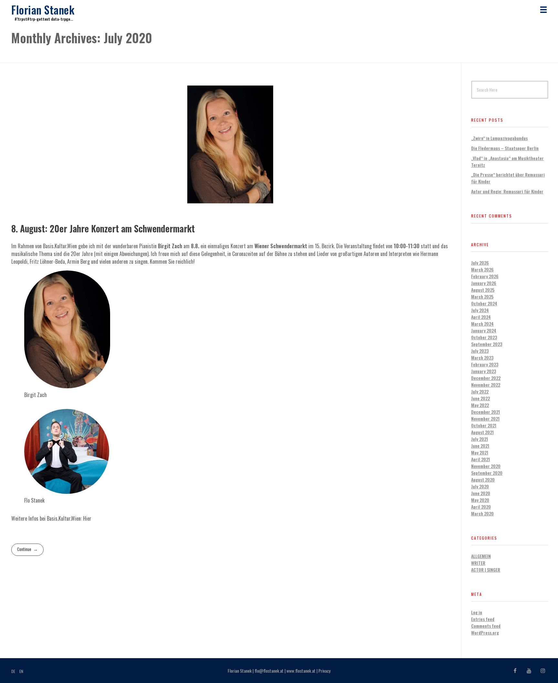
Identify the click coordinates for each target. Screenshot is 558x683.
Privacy (324, 670)
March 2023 (482, 357)
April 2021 (480, 459)
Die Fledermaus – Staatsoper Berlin (505, 148)
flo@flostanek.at (269, 670)
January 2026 (483, 283)
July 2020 (480, 486)
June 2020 (480, 493)
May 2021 (479, 452)
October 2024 (484, 303)
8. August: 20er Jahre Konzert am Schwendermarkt (103, 228)
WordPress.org (485, 632)
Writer (478, 562)
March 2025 (482, 296)
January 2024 (483, 330)
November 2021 (485, 418)
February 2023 (484, 364)
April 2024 (481, 316)
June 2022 (480, 398)
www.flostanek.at (300, 670)
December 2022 (486, 377)
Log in (476, 612)
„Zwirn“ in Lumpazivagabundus (499, 138)
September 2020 (486, 472)
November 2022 (485, 384)
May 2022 (480, 405)
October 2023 (484, 337)
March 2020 (482, 513)
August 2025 (482, 289)
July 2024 (480, 310)
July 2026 (480, 262)
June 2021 (480, 445)
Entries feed (482, 619)
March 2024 (482, 323)
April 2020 (481, 506)
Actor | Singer (485, 569)
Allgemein (481, 556)
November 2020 (486, 466)
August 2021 (482, 432)
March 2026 (482, 269)
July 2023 (480, 350)
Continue (24, 549)
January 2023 (483, 371)
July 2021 (479, 438)
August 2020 (483, 479)
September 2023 (486, 344)
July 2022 (480, 391)
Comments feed (486, 625)
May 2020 (480, 499)
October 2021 (483, 425)
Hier (87, 518)
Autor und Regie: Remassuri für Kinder (507, 191)
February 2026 (485, 276)
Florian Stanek (42, 9)
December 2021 (485, 411)
